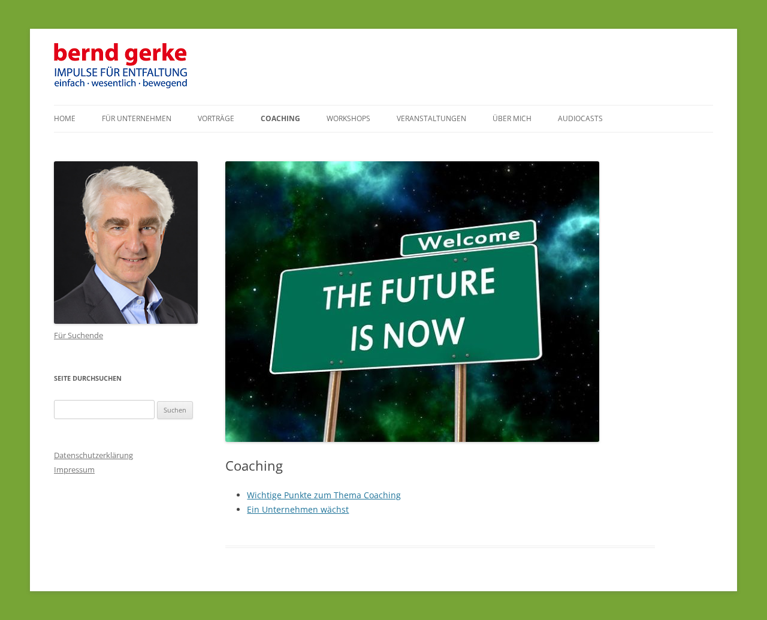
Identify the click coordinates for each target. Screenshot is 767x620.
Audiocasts (580, 118)
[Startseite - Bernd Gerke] (121, 86)
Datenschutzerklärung (93, 455)
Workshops (348, 118)
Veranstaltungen (431, 118)
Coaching (280, 118)
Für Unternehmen (136, 118)
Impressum (74, 469)
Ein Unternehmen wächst (298, 509)
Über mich (512, 118)
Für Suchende (78, 335)
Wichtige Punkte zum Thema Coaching (324, 495)
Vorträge (216, 118)
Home (65, 118)
